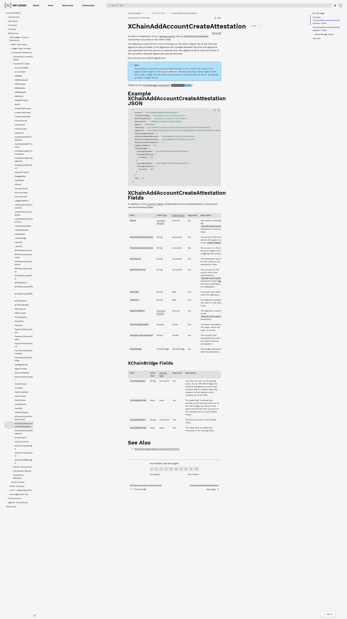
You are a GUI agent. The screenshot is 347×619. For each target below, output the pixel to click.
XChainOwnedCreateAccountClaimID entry (156, 449)
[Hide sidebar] (34, 615)
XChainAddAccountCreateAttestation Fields (326, 28)
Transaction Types (158, 13)
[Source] (216, 33)
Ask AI (329, 614)
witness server (167, 36)
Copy (254, 26)
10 (196, 469)
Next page (211, 489)
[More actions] (260, 25)
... (146, 13)
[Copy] (218, 110)
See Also (316, 38)
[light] (340, 5)
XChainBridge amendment (156, 85)
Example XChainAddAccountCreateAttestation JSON (326, 20)
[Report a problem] (215, 110)
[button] (36, 5)
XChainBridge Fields (324, 34)
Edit (219, 18)
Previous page (139, 489)
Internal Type (178, 215)
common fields (155, 204)
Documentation (134, 13)
